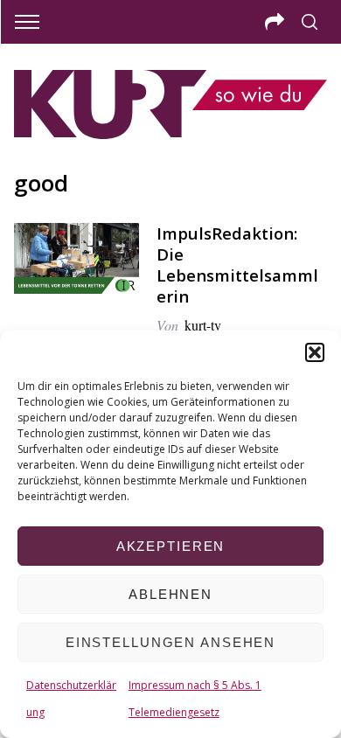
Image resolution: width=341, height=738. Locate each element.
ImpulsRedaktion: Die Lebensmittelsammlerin (237, 264)
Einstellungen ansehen (170, 642)
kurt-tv (202, 325)
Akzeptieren (171, 546)
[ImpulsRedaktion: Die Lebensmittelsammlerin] (77, 258)
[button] (315, 352)
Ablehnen (170, 594)
